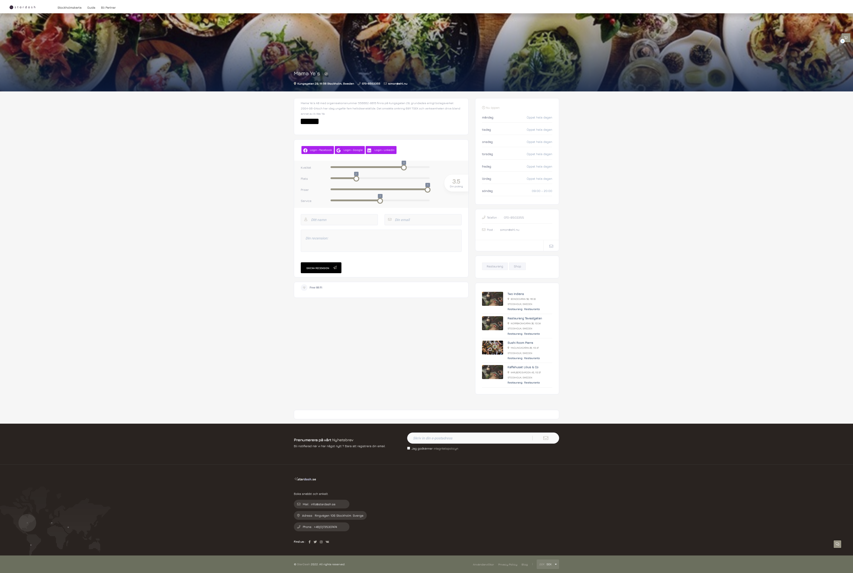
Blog (525, 564)
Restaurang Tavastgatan (525, 318)
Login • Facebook (321, 150)
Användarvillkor (483, 564)
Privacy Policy (507, 564)
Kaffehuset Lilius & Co (523, 367)
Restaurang (495, 266)
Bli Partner (108, 7)
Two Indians (516, 294)
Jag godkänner (435, 448)
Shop (517, 266)
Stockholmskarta (70, 7)
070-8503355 (371, 83)
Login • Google (353, 150)
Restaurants (532, 309)
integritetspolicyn (446, 448)
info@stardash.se (323, 504)
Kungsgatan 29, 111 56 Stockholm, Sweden (325, 83)
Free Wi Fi (316, 287)
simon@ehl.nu (397, 83)
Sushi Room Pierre (520, 342)
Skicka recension (317, 268)
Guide (91, 7)
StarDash (303, 564)
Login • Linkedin (385, 150)
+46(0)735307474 (325, 527)
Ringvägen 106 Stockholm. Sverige (339, 515)
